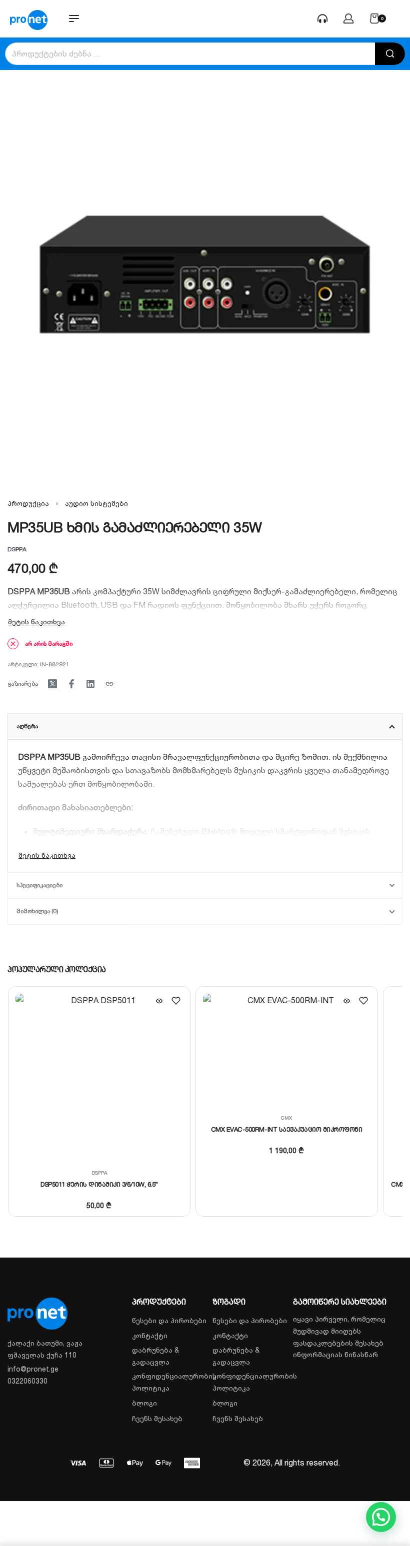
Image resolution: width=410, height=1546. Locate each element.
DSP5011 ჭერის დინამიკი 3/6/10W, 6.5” (99, 1184)
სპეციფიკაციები (39, 885)
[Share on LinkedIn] (90, 683)
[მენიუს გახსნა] (74, 18)
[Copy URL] (109, 683)
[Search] (390, 53)
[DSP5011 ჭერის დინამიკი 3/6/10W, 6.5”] (99, 1077)
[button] (381, 1517)
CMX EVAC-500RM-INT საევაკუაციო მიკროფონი (286, 1129)
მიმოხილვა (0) (37, 911)
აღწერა (27, 726)
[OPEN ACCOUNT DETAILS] (322, 18)
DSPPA (98, 1172)
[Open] (399, 18)
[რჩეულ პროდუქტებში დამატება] (175, 1000)
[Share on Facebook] (71, 683)
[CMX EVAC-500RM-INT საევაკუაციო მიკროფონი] (286, 1050)
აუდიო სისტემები (96, 503)
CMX (286, 1117)
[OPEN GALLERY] (205, 274)
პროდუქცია (28, 503)
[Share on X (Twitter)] (52, 683)
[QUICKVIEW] (159, 1001)
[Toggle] (37, 621)
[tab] (205, 726)
